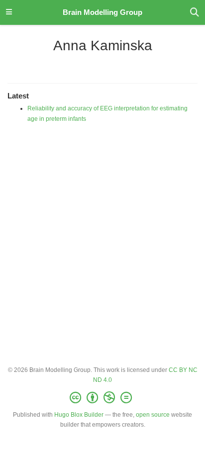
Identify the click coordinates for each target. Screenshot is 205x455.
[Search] (194, 12)
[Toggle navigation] (9, 12)
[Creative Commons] (103, 397)
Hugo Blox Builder (78, 414)
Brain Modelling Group (102, 12)
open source (153, 414)
